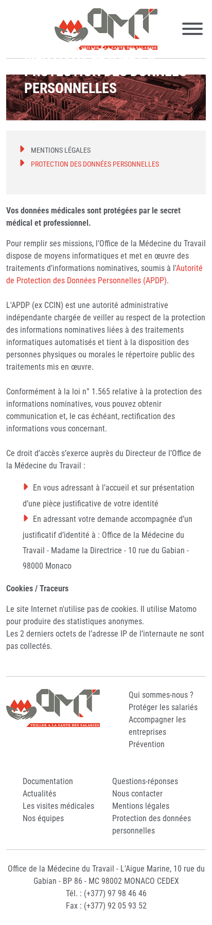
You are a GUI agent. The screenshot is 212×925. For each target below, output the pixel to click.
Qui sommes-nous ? (161, 695)
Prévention (147, 744)
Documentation (48, 781)
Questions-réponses (145, 781)
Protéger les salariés (163, 707)
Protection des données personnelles (95, 164)
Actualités (39, 794)
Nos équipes (43, 818)
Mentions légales (140, 806)
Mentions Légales (61, 150)
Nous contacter (137, 794)
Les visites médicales (58, 806)
